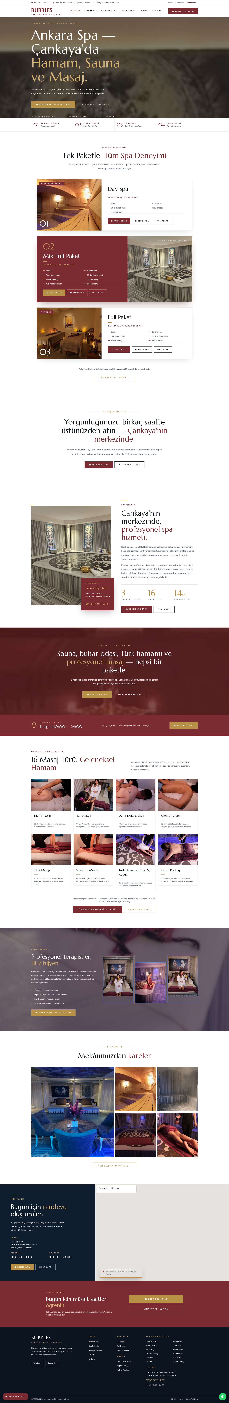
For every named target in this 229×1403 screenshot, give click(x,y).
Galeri (144, 11)
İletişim (156, 11)
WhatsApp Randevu (176, 2)
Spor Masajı (178, 1353)
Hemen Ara (52, 1363)
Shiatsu (149, 1361)
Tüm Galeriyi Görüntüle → (114, 1166)
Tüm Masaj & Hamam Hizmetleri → (97, 909)
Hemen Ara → (192, 2)
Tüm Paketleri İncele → (114, 377)
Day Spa (120, 1341)
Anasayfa (75, 11)
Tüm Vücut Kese (124, 1361)
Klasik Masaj (151, 1341)
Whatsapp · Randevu (183, 11)
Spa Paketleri (108, 11)
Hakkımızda (90, 11)
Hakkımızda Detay (136, 609)
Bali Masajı (177, 1341)
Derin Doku (177, 1345)
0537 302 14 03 (38, 2)
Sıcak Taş (150, 1349)
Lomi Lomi (150, 1357)
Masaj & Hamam (128, 11)
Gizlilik (173, 1399)
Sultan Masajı (178, 1361)
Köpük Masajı (122, 1365)
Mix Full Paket (123, 1350)
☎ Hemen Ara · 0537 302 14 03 (53, 104)
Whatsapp (163, 221)
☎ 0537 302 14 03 (99, 465)
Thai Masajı (178, 1349)
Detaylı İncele (119, 221)
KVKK (181, 1399)
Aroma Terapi (151, 1345)
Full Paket (121, 1346)
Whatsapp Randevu (130, 694)
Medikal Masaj (152, 1353)
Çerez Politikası (192, 1399)
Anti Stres (177, 1357)
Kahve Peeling (123, 1370)
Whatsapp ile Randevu (95, 104)
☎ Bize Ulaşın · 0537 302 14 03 (53, 1013)
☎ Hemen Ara (142, 221)
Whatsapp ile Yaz (129, 465)
